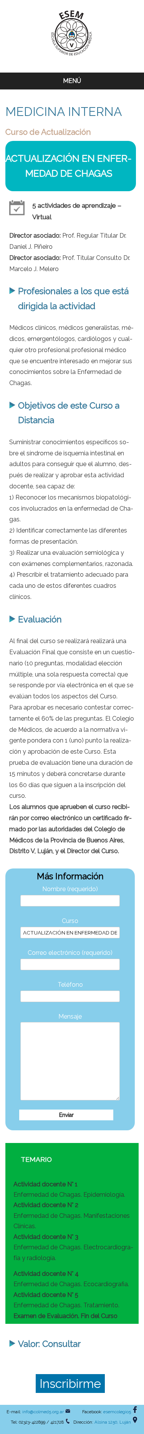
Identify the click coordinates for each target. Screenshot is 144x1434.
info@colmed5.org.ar (43, 1411)
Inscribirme (70, 1383)
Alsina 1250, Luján (112, 1422)
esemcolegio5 (117, 1411)
